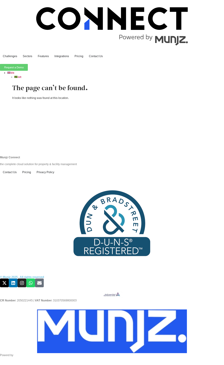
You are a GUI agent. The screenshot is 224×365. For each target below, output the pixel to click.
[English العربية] (115, 75)
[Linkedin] (13, 283)
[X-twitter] (4, 283)
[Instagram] (22, 283)
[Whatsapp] (30, 283)
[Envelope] (39, 283)
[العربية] (17, 77)
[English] (10, 72)
